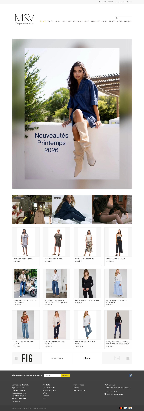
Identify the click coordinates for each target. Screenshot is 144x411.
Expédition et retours (19, 396)
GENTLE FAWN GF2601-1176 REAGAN (24, 343)
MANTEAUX (95, 21)
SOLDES (104, 21)
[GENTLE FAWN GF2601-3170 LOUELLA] (87, 324)
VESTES (86, 21)
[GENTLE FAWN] (27, 358)
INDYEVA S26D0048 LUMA (53, 259)
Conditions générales (19, 390)
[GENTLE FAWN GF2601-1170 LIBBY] (87, 283)
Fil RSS (45, 398)
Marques (127, 21)
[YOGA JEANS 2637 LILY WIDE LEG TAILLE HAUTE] (26, 283)
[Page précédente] (16, 358)
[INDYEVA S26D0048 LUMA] (57, 241)
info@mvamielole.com (115, 394)
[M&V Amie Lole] (25, 19)
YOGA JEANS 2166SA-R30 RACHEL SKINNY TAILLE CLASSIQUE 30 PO (118, 343)
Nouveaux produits (49, 390)
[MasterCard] (120, 408)
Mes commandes (79, 390)
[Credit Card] (130, 408)
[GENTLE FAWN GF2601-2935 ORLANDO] (57, 324)
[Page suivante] (128, 358)
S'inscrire (77, 388)
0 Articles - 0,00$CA (107, 2)
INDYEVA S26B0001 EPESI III (116, 259)
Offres (45, 393)
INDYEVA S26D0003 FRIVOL (23, 259)
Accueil (43, 21)
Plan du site (16, 401)
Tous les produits (49, 388)
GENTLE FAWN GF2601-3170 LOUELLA (85, 343)
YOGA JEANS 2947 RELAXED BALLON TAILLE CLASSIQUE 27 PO (56, 301)
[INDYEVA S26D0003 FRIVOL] (26, 241)
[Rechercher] (116, 18)
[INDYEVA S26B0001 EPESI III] (118, 241)
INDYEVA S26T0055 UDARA (84, 259)
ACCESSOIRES (78, 21)
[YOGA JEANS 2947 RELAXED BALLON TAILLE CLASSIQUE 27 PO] (57, 283)
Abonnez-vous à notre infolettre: (27, 375)
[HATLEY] (57, 358)
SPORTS (50, 21)
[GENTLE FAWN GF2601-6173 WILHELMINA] (118, 283)
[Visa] (125, 408)
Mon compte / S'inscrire (125, 2)
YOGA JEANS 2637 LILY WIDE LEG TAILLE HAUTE (25, 301)
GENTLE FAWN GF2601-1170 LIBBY (87, 300)
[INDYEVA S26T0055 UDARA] (87, 241)
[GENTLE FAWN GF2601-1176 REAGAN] (26, 324)
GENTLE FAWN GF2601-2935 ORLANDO (54, 343)
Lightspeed (43, 408)
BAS (69, 21)
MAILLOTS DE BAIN (115, 21)
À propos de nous (18, 388)
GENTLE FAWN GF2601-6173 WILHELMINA (116, 301)
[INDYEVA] (87, 358)
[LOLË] (117, 358)
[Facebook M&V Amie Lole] (130, 375)
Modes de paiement (19, 393)
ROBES (64, 21)
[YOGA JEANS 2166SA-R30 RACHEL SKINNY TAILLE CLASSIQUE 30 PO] (118, 324)
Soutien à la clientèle (19, 398)
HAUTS (57, 21)
